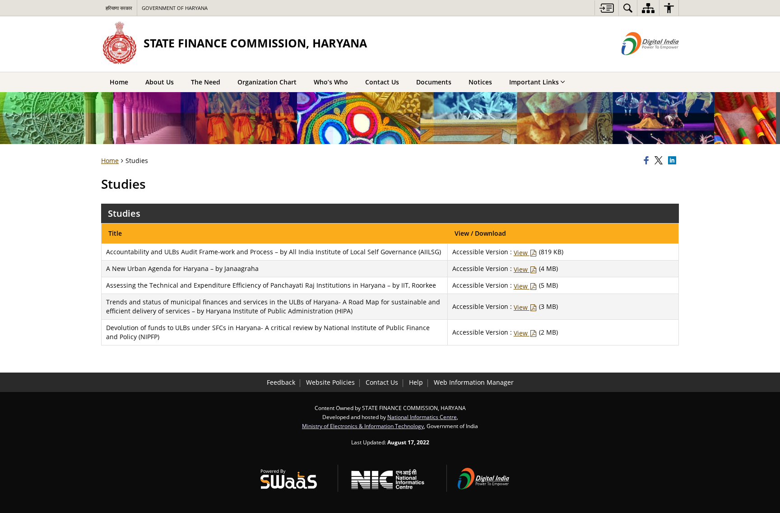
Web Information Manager (474, 382)
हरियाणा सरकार (119, 8)
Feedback (281, 382)
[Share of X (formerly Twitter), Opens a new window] (660, 160)
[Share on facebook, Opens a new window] (647, 160)
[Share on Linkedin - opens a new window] (673, 160)
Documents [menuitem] (433, 82)
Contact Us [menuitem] (382, 82)
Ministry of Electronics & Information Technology (363, 425)
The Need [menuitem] (205, 82)
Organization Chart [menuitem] (267, 82)
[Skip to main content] (606, 7)
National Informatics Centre (422, 416)
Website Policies (330, 382)
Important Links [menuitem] (534, 82)
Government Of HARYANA (175, 8)
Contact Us (382, 382)
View (521, 252)
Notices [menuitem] (480, 82)
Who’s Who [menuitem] (331, 82)
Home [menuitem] (119, 82)
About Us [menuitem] (159, 82)
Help (416, 382)
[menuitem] (628, 8)
